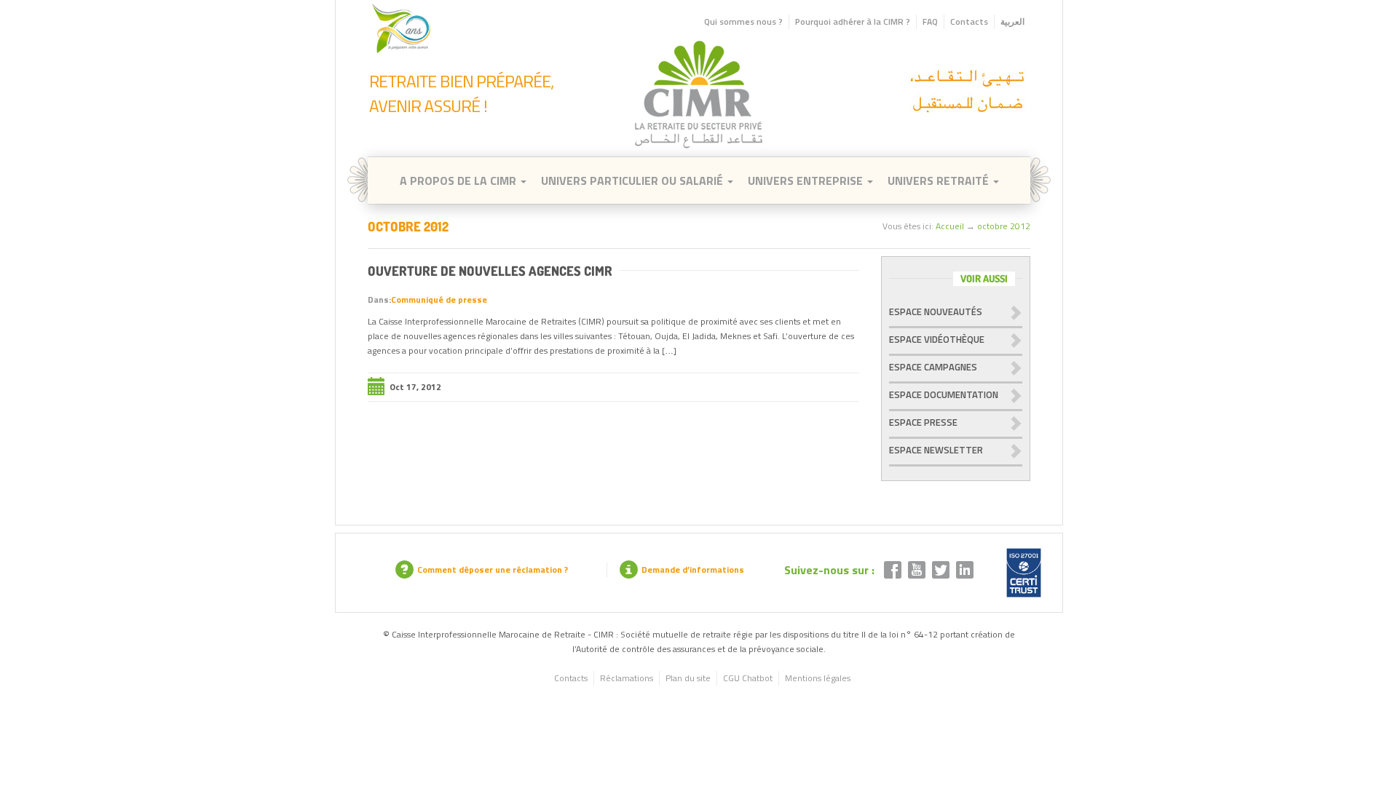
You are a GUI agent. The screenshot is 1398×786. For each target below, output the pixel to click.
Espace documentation (943, 394)
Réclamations (626, 678)
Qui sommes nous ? (743, 21)
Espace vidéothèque (936, 339)
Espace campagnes (933, 367)
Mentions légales (817, 678)
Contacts (969, 21)
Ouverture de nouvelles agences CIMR (490, 271)
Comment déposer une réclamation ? (492, 569)
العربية (1012, 21)
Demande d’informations (692, 569)
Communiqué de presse (439, 299)
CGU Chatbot (748, 678)
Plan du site (688, 678)
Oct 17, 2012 (415, 387)
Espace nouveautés (935, 311)
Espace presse (923, 422)
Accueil (950, 226)
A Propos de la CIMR (459, 180)
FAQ (930, 21)
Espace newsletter (936, 449)
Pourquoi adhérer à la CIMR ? (852, 21)
